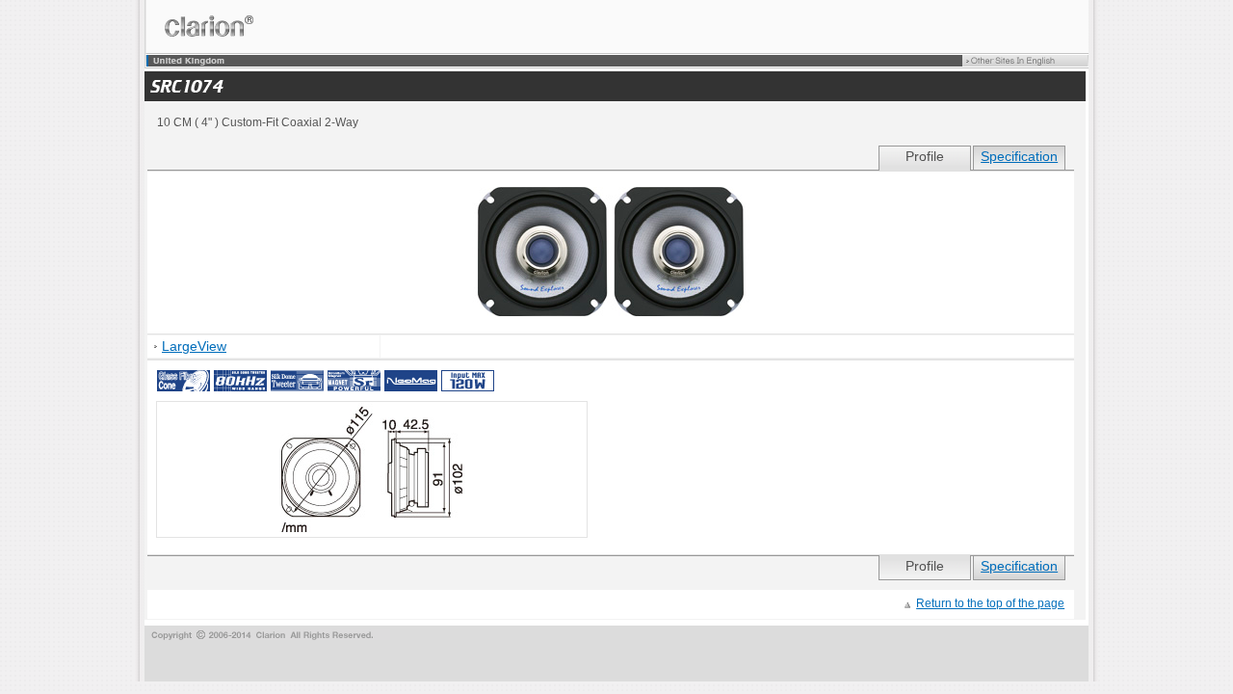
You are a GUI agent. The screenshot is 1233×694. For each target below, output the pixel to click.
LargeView (194, 346)
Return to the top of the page (990, 603)
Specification (1019, 156)
